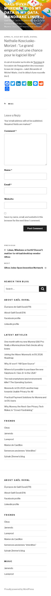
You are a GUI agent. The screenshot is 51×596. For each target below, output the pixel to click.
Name (8, 170)
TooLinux (37, 62)
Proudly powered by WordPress (19, 589)
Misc (11, 104)
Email (7, 184)
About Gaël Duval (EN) (15, 312)
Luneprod (9, 439)
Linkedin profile (11, 324)
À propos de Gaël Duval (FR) (17, 307)
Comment (10, 131)
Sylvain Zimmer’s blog (14, 456)
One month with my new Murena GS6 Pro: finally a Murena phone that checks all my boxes (24, 345)
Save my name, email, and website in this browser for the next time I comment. (23, 219)
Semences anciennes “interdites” (20, 450)
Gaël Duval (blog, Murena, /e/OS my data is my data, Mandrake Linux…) (24, 10)
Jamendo (8, 433)
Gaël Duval (30, 37)
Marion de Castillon (13, 445)
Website (9, 199)
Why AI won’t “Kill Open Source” (19, 363)
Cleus (7, 427)
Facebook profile (12, 318)
